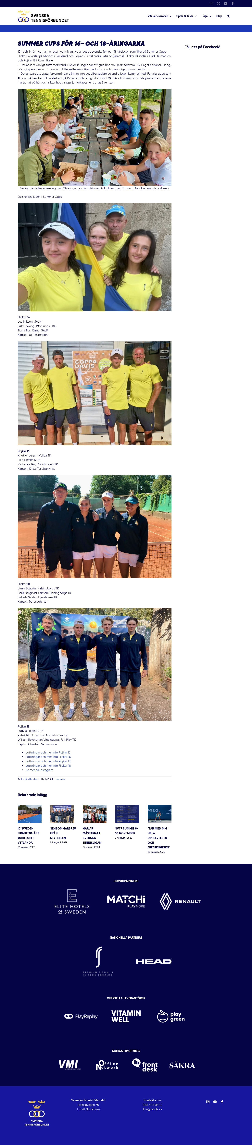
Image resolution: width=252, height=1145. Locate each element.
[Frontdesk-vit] (144, 1052)
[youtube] (215, 1101)
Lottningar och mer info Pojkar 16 (48, 753)
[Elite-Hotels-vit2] (72, 880)
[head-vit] (154, 939)
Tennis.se (60, 779)
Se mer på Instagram (39, 770)
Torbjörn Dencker (29, 779)
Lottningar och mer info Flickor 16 (48, 757)
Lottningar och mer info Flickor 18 (48, 766)
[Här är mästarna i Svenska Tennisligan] (95, 807)
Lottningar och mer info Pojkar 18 (48, 761)
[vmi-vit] (69, 1052)
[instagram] (207, 1101)
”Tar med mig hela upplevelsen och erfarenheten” (159, 838)
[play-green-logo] (171, 999)
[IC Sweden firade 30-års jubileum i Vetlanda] (30, 807)
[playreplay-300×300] (81, 999)
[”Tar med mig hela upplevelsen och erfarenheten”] (159, 807)
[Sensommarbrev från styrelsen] (62, 807)
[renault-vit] (180, 880)
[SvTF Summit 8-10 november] (127, 807)
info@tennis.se (152, 1109)
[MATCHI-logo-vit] (126, 880)
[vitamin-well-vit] (126, 999)
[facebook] (222, 1101)
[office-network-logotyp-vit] (107, 1052)
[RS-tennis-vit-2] (98, 939)
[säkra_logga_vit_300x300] (182, 1052)
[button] (228, 16)
